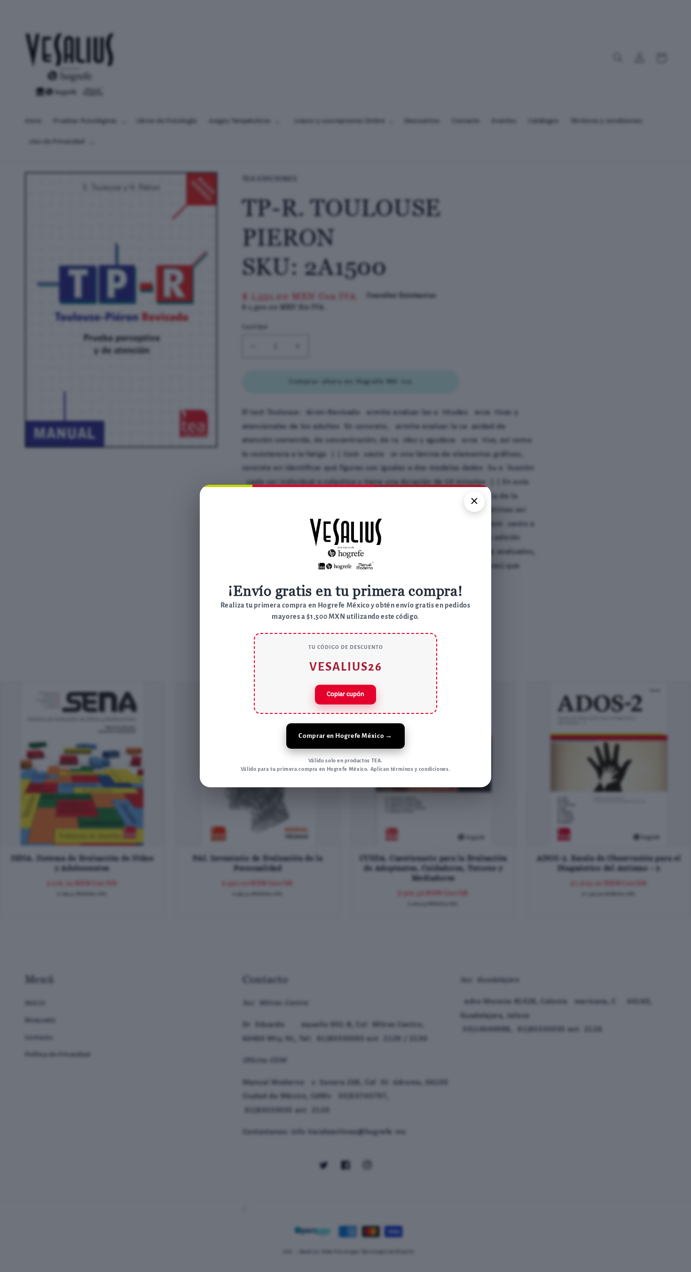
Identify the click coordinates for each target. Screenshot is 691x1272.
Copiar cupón (345, 694)
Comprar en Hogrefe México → (345, 735)
